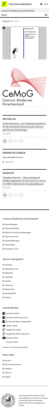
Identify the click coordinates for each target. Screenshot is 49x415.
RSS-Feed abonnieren (13, 364)
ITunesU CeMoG (12, 342)
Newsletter (9, 277)
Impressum (9, 285)
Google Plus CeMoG (13, 329)
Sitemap (8, 297)
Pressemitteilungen (12, 240)
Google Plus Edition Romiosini (18, 334)
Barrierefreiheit (10, 293)
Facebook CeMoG (12, 313)
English (7, 376)
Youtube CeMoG (12, 338)
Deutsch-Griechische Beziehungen (18, 232)
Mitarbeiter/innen (11, 269)
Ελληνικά (8, 372)
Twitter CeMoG (11, 325)
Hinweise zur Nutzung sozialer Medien (15, 347)
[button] (5, 140)
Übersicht (9, 162)
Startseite (6, 21)
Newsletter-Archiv (11, 249)
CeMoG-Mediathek (12, 228)
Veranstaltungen (11, 224)
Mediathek (9, 273)
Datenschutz (9, 289)
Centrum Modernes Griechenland (17, 10)
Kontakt (8, 281)
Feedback (8, 368)
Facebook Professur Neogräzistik (18, 321)
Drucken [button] (8, 360)
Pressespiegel (10, 244)
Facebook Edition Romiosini (17, 317)
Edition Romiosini (11, 236)
